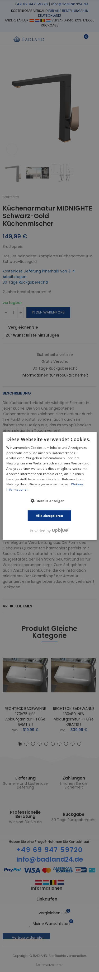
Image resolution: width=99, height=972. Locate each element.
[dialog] (49, 486)
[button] (50, 501)
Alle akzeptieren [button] (49, 515)
